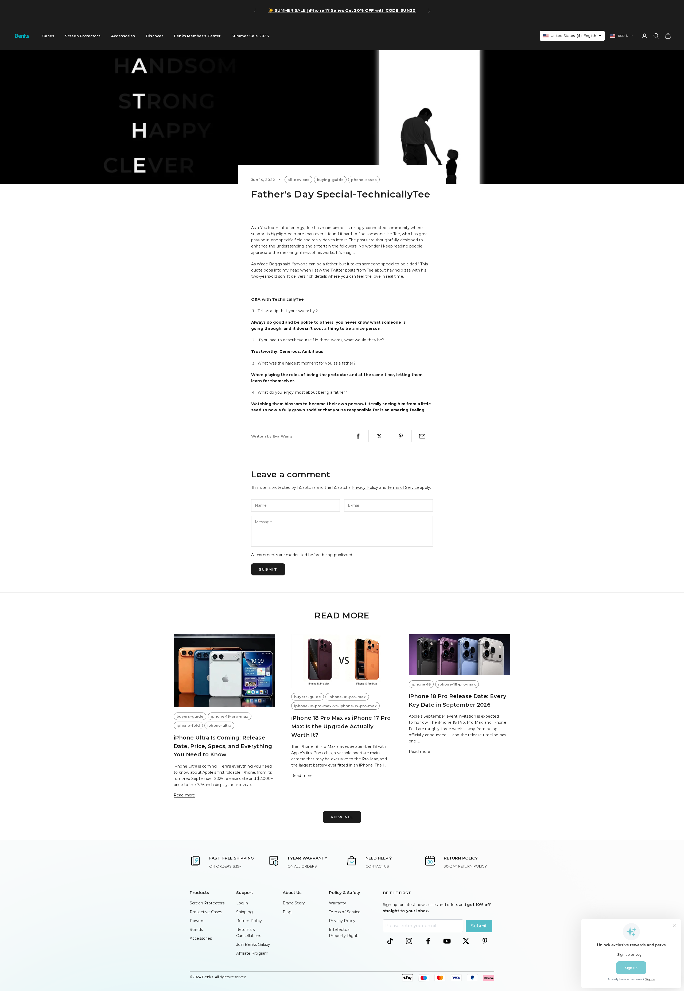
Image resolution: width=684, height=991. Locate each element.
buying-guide (330, 179)
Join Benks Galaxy (253, 944)
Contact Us (377, 866)
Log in (242, 903)
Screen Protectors (82, 36)
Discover (154, 36)
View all (342, 817)
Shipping (244, 911)
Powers (197, 920)
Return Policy (249, 920)
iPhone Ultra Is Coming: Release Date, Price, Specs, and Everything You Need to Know (223, 746)
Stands (196, 929)
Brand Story (294, 903)
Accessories (123, 36)
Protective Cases (206, 911)
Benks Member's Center (197, 36)
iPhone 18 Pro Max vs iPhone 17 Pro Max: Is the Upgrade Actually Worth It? (341, 726)
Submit (268, 569)
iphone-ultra (219, 725)
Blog (287, 911)
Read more (184, 795)
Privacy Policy (365, 487)
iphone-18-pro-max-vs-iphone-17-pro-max (335, 706)
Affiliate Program (252, 953)
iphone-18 (421, 684)
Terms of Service (403, 487)
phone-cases (364, 179)
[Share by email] (422, 436)
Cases (48, 36)
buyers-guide (190, 716)
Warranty (337, 903)
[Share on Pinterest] (400, 436)
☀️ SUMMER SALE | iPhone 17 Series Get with (341, 10)
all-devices (298, 179)
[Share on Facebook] (357, 436)
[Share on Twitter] (379, 436)
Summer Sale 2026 (250, 36)
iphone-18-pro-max (229, 716)
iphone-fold (188, 725)
